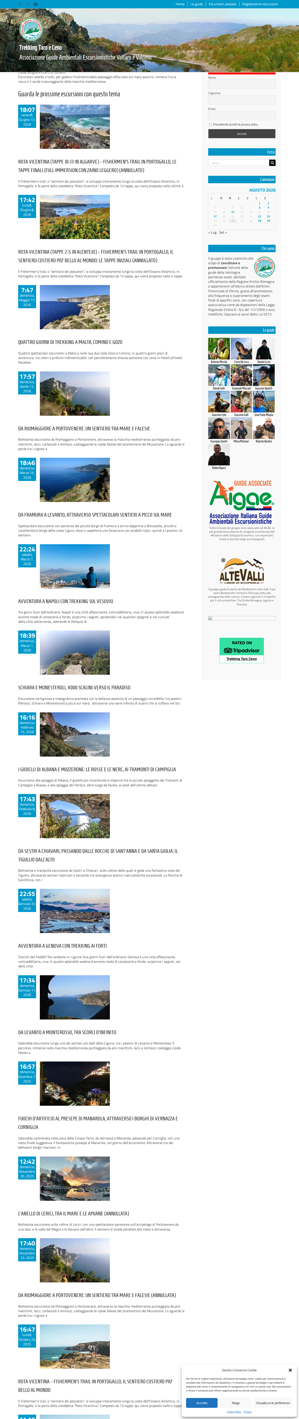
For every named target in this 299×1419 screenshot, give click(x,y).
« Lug (212, 232)
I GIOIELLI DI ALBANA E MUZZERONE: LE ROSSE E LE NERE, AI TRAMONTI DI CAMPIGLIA (97, 769)
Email (211, 109)
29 (259, 220)
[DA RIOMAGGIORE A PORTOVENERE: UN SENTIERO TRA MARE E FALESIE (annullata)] (75, 1260)
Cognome (214, 93)
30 (268, 220)
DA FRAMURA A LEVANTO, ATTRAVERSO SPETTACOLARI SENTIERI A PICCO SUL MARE (95, 515)
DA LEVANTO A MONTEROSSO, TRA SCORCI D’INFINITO (67, 1032)
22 (259, 216)
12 (232, 212)
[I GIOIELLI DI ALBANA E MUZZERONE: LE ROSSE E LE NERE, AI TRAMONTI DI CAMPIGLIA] (75, 734)
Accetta (201, 1403)
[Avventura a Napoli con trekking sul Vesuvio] (75, 566)
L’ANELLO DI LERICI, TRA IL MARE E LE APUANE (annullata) (73, 1214)
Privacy (248, 1412)
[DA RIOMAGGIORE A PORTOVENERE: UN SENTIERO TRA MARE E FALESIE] (75, 393)
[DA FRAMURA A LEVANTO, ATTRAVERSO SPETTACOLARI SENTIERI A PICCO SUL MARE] (75, 480)
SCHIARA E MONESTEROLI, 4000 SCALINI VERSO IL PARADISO (74, 687)
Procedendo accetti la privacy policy (235, 124)
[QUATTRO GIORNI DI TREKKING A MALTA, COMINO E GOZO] (75, 307)
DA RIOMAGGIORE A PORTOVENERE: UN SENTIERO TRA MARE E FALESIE (84, 428)
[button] (290, 1370)
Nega (235, 1403)
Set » (223, 232)
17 (215, 216)
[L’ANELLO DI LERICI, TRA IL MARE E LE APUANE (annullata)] (75, 1179)
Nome (212, 78)
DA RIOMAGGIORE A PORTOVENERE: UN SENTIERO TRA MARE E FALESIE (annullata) (97, 1295)
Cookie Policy (234, 1412)
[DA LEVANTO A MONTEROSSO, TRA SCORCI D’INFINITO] (75, 997)
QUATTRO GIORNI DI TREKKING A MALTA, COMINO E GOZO (70, 342)
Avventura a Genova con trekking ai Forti (62, 946)
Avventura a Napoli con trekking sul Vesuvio (65, 601)
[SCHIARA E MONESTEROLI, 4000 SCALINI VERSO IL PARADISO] (75, 652)
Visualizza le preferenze (273, 1403)
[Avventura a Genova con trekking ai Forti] (75, 911)
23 (268, 216)
